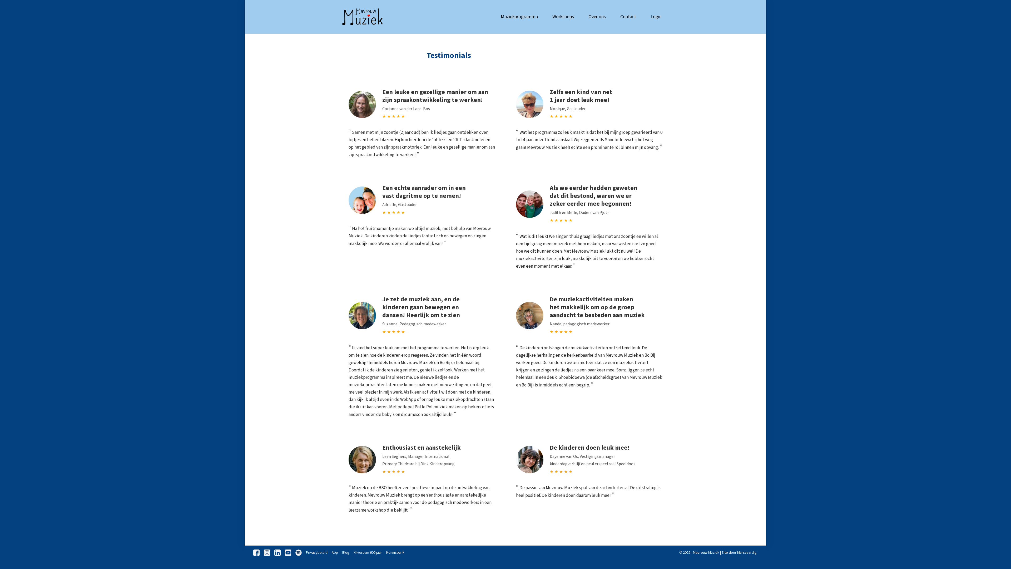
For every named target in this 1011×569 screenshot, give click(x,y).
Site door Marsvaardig (739, 552)
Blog (345, 552)
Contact (628, 16)
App (335, 552)
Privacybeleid (317, 552)
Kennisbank (395, 552)
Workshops (563, 16)
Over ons (597, 16)
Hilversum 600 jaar (368, 552)
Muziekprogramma (519, 16)
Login (656, 16)
